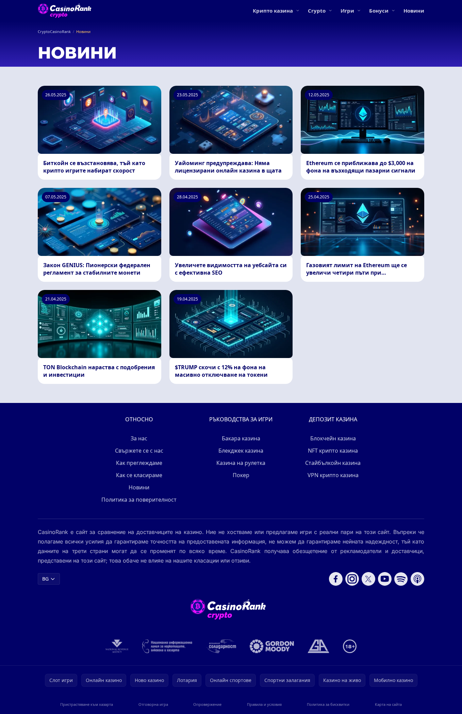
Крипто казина (273, 10)
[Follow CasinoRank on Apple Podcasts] (417, 579)
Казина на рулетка (240, 463)
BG (45, 578)
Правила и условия (264, 704)
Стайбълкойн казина (333, 463)
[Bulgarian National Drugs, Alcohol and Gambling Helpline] (167, 646)
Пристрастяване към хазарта (86, 704)
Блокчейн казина (333, 438)
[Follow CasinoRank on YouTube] (385, 579)
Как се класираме (139, 475)
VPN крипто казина (333, 475)
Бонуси (379, 10)
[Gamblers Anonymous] (318, 646)
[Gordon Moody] (272, 646)
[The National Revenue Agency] (117, 646)
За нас (139, 438)
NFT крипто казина (333, 450)
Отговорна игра (153, 704)
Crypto (317, 10)
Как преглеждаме (139, 463)
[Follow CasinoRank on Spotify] (401, 579)
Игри (347, 10)
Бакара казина (241, 438)
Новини (413, 10)
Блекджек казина (240, 450)
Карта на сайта (388, 704)
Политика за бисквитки (328, 704)
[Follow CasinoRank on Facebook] (336, 579)
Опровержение (207, 704)
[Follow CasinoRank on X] (368, 579)
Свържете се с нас (139, 450)
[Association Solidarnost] (221, 646)
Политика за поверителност (139, 499)
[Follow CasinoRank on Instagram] (352, 579)
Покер (241, 475)
